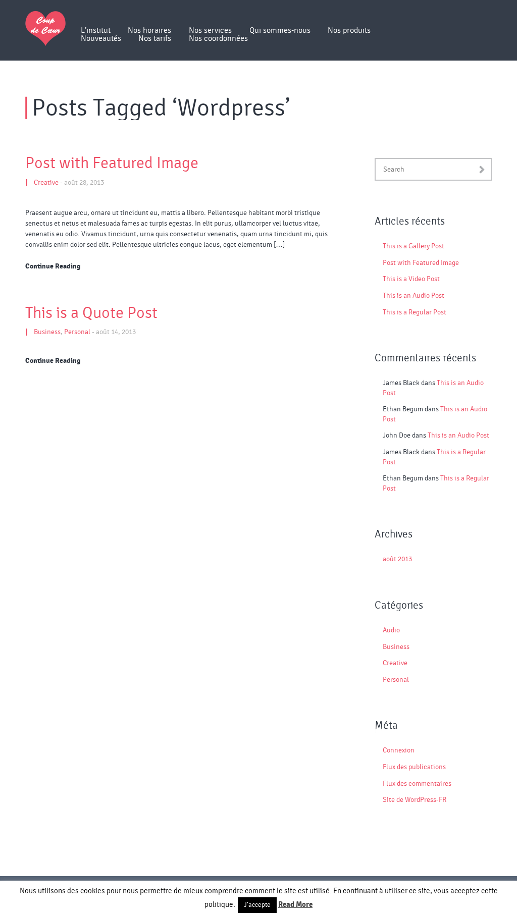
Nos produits (349, 30)
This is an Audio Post (413, 296)
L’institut (96, 30)
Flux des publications (414, 767)
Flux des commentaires (417, 784)
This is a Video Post (411, 279)
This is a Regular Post (414, 312)
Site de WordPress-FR (414, 800)
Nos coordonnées (218, 38)
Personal (77, 332)
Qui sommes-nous (280, 30)
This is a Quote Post (91, 313)
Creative (46, 183)
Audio (391, 630)
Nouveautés (101, 38)
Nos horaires (149, 30)
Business (47, 332)
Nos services (210, 30)
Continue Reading (53, 266)
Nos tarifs (154, 38)
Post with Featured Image (111, 163)
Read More (295, 904)
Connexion (399, 750)
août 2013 (397, 559)
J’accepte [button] (257, 904)
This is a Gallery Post (413, 246)
